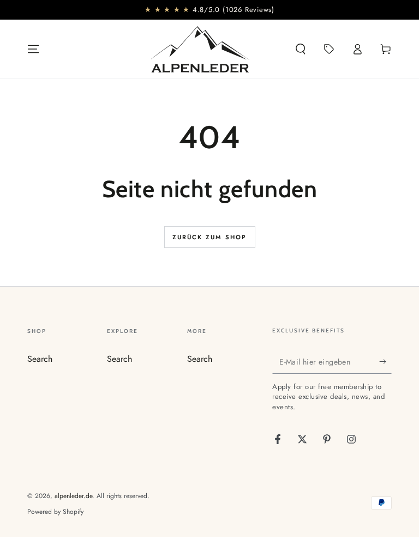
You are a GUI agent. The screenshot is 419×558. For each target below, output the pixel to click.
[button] (300, 49)
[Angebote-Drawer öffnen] (329, 49)
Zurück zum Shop (209, 237)
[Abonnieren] (385, 361)
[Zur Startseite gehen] (200, 49)
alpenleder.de (73, 496)
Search (39, 359)
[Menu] (33, 49)
